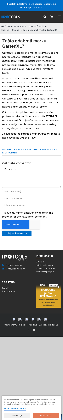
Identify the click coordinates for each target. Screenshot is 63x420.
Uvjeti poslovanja (44, 265)
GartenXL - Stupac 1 (21, 149)
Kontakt (5, 288)
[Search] (44, 17)
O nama (40, 261)
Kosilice (35, 149)
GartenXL (6, 149)
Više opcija (17, 415)
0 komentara (11, 152)
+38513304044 (15, 265)
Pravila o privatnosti (45, 268)
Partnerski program (45, 271)
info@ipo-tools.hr (16, 268)
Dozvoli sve (46, 415)
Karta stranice (9, 291)
